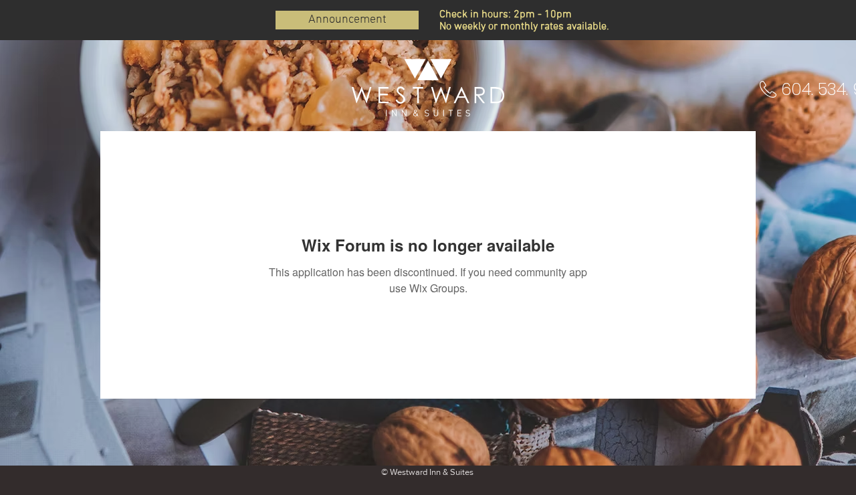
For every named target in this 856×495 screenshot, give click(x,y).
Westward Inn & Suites (431, 472)
